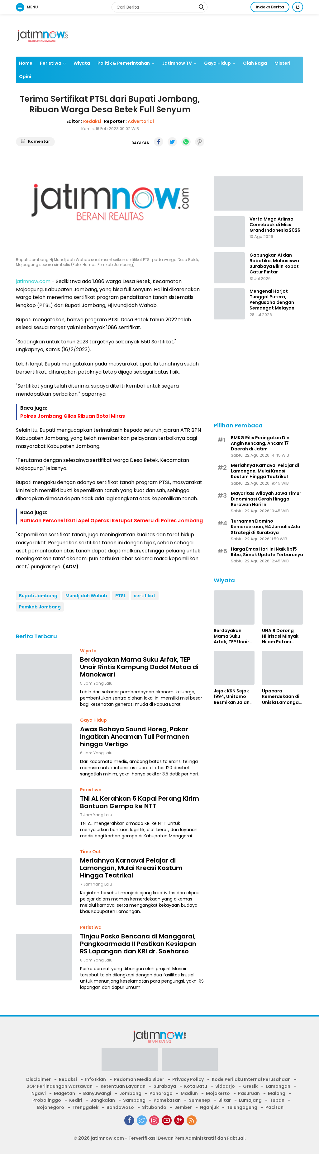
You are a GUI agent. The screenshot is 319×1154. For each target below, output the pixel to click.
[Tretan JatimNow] (258, 193)
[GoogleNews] (179, 1120)
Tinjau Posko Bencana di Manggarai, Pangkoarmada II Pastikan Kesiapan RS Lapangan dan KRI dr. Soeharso (138, 944)
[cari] (201, 8)
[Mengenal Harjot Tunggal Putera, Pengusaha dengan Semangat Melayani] (229, 303)
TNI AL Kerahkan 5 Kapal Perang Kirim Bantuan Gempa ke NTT (139, 802)
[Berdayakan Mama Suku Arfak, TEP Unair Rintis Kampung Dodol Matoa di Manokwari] (44, 677)
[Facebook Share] (158, 142)
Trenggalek (85, 1107)
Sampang (134, 1100)
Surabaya (165, 1086)
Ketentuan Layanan (123, 1086)
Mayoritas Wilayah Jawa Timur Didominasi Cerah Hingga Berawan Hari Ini (266, 499)
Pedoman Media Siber (139, 1079)
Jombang (130, 1093)
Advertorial (141, 121)
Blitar (224, 1100)
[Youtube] (167, 1120)
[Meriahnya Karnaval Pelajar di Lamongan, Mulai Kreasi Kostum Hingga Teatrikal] (44, 881)
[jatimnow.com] (42, 35)
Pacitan (274, 1107)
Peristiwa (50, 63)
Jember (183, 1107)
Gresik (250, 1086)
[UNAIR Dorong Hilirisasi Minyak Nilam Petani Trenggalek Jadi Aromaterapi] (282, 607)
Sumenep (199, 1100)
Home (25, 63)
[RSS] (192, 1120)
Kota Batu (195, 1086)
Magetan (64, 1093)
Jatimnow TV (177, 63)
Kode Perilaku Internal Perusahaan (251, 1079)
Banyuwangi (97, 1093)
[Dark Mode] (297, 7)
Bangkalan (102, 1100)
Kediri (75, 1100)
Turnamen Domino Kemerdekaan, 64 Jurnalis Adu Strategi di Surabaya (265, 526)
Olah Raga (255, 63)
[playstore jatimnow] (130, 1062)
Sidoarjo (225, 1086)
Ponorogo (161, 1093)
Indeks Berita (270, 7)
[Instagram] (154, 1120)
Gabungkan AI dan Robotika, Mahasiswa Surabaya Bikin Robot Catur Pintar (274, 263)
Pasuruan (249, 1093)
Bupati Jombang (38, 596)
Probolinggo (46, 1100)
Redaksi (92, 121)
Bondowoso (120, 1107)
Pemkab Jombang (40, 607)
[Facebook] (129, 1120)
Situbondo (154, 1107)
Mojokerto (218, 1093)
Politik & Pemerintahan (124, 63)
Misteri (282, 63)
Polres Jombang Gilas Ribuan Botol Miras (72, 416)
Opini (25, 76)
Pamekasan (167, 1100)
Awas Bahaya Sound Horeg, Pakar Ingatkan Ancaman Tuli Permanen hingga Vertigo (134, 736)
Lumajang (250, 1100)
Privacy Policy (188, 1079)
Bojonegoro (50, 1107)
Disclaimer (38, 1079)
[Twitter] (142, 1120)
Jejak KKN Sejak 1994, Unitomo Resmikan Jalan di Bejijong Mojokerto (232, 696)
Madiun (189, 1093)
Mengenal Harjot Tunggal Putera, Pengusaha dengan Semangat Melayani (273, 299)
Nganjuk (209, 1107)
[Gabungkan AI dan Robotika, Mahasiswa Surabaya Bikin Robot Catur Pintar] (229, 267)
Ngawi (38, 1093)
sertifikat (144, 596)
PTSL (120, 596)
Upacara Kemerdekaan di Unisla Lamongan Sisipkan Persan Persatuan (282, 696)
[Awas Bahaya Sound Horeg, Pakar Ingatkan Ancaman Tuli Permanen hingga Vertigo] (44, 747)
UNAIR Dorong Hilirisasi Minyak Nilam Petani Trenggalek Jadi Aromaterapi (280, 636)
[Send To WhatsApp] (186, 142)
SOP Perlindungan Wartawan (59, 1086)
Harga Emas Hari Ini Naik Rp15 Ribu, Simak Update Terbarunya (267, 551)
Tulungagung (242, 1107)
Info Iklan (95, 1079)
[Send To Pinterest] (199, 142)
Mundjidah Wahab (86, 596)
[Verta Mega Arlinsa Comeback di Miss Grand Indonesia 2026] (229, 231)
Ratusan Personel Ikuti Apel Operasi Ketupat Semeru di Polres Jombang (111, 520)
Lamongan (278, 1086)
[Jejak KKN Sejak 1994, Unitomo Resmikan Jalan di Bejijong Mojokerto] (234, 668)
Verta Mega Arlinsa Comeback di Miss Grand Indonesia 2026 (275, 224)
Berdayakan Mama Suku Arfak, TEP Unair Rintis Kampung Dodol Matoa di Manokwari (139, 667)
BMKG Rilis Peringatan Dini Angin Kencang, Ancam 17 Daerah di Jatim (261, 443)
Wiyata (82, 63)
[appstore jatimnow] (190, 1062)
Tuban (277, 1100)
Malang (276, 1093)
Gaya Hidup (217, 63)
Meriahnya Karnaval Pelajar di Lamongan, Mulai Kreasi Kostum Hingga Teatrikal (131, 868)
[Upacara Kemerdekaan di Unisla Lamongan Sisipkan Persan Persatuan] (282, 668)
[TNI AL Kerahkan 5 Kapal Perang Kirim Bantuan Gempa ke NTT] (44, 812)
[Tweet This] (172, 142)
